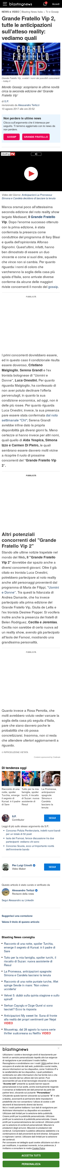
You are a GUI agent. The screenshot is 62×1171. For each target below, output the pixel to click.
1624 (43, 1063)
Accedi (55, 4)
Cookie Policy (38, 1148)
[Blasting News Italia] (20, 4)
